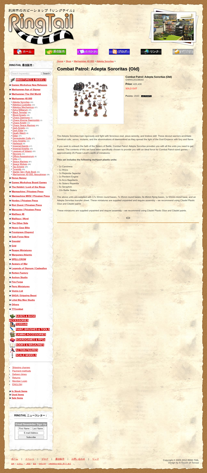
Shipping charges (21, 367)
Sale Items (17, 398)
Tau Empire (18, 166)
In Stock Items (19, 391)
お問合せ (186, 51)
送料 (12, 464)
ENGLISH (17, 384)
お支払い (20, 464)
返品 (34, 464)
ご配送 (28, 464)
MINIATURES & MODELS (31, 79)
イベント (91, 51)
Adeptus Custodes (21, 104)
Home (60, 61)
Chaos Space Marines (24, 125)
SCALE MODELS (26, 355)
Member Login (19, 381)
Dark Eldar (18, 130)
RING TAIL (193, 460)
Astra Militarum (20, 109)
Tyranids (17, 169)
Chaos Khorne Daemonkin (26, 120)
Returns (16, 377)
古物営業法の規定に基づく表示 (59, 464)
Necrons (17, 153)
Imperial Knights (21, 148)
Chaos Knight (19, 122)
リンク (154, 51)
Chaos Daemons (21, 117)
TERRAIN (21, 324)
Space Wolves (20, 164)
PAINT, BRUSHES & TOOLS (33, 329)
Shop (68, 61)
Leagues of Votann (22, 151)
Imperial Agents (20, 146)
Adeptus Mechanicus (23, 107)
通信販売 (59, 51)
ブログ (122, 51)
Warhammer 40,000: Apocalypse (29, 174)
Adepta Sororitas (21, 102)
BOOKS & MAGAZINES (30, 345)
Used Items (18, 394)
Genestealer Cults (22, 138)
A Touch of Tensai (189, 462)
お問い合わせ (78, 459)
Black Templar (20, 112)
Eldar (15, 135)
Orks (15, 159)
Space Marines (20, 161)
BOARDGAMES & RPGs (30, 339)
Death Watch (19, 133)
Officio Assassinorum (23, 156)
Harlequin (17, 143)
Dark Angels (19, 128)
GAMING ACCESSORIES (31, 334)
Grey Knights (19, 140)
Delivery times (19, 374)
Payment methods (21, 371)
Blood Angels (19, 115)
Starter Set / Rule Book (24, 171)
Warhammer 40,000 (84, 61)
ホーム (27, 51)
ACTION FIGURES (27, 350)
